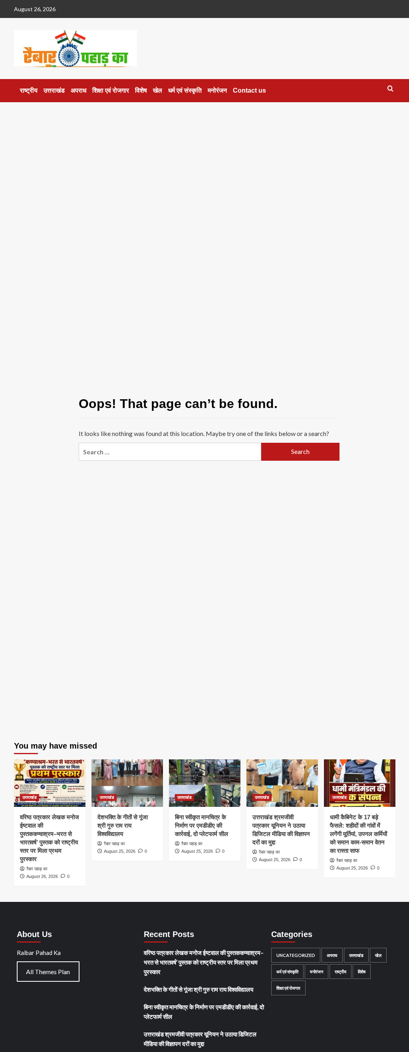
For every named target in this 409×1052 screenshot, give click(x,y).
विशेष (141, 90)
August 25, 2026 (119, 851)
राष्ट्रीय (29, 90)
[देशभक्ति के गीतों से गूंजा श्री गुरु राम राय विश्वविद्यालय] (127, 783)
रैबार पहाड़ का (36, 868)
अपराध (78, 90)
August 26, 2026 (42, 876)
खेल (157, 90)
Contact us (249, 90)
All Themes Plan (48, 971)
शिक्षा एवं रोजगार (110, 90)
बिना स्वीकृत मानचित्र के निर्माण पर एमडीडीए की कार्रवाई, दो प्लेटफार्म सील (201, 825)
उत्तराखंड (54, 90)
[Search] (390, 89)
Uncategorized (295, 955)
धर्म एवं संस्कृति (185, 90)
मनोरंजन (217, 90)
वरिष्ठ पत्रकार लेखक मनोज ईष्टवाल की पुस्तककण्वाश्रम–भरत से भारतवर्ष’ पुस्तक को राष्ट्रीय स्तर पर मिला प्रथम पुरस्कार (204, 962)
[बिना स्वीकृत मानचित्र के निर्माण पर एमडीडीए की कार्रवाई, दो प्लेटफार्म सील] (204, 783)
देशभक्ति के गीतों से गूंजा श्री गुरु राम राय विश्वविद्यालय (122, 825)
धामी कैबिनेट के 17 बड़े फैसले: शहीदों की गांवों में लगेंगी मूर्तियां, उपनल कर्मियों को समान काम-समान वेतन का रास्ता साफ (358, 834)
